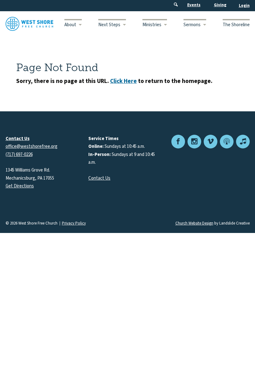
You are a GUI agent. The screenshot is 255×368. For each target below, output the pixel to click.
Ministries (151, 25)
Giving (220, 5)
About (70, 25)
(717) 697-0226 (19, 154)
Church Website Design (194, 223)
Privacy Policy (74, 223)
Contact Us (99, 178)
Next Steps (109, 25)
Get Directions (20, 186)
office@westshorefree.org (32, 146)
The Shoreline (236, 25)
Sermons (192, 25)
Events (194, 5)
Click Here (123, 81)
